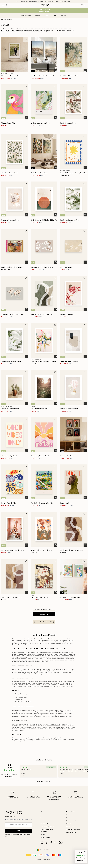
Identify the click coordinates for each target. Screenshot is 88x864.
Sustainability (44, 823)
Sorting (63, 15)
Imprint (43, 818)
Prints (10, 19)
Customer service (71, 815)
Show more (44, 614)
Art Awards (44, 834)
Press (42, 815)
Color (37, 15)
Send (18, 830)
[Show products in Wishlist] (82, 5)
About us (43, 812)
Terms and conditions (72, 821)
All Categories (25, 15)
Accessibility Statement (47, 826)
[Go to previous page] (34, 622)
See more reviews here (44, 781)
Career (43, 821)
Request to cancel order (73, 829)
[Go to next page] (53, 622)
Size (55, 15)
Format (46, 15)
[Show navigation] (2, 5)
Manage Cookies (71, 832)
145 (51, 622)
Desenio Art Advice (71, 812)
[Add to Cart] (55, 70)
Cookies (68, 823)
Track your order (71, 818)
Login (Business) (45, 837)
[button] (81, 856)
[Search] (6, 5)
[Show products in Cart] (85, 5)
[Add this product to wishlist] (25, 39)
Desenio (3, 19)
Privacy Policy (15, 834)
